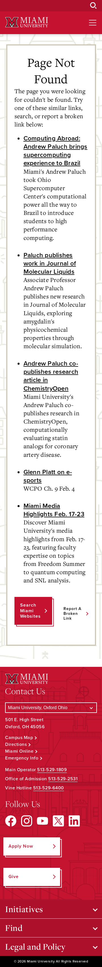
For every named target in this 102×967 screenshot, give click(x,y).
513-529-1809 (52, 770)
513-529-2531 (63, 779)
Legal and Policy (35, 946)
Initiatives (24, 909)
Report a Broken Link (72, 613)
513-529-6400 (48, 788)
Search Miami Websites (30, 610)
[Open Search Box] (93, 5)
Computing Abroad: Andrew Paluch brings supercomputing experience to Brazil (56, 150)
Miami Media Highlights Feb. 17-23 (54, 510)
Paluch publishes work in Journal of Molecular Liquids (50, 263)
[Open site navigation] (92, 22)
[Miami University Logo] (26, 22)
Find (13, 927)
